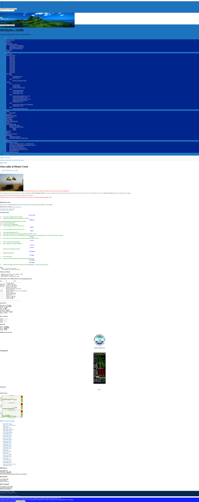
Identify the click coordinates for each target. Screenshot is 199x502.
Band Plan (8, 114)
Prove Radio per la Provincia (16, 146)
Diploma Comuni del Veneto (16, 127)
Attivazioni (9, 73)
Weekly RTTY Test (7, 435)
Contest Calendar (9, 421)
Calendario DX (10, 117)
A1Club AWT (6, 458)
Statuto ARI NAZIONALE (16, 48)
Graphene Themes (14, 495)
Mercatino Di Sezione (11, 134)
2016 (10, 103)
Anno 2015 (12, 56)
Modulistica (9, 135)
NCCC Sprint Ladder (7, 432)
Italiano (14, 128)
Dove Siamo (9, 49)
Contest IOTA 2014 (5, 157)
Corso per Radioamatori (12, 121)
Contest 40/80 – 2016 (17, 105)
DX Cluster (9, 118)
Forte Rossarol (16, 77)
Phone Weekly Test (7, 461)
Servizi (5, 110)
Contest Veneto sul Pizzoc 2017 (20, 108)
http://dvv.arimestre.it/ (16, 206)
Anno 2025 (12, 70)
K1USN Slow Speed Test (8, 429)
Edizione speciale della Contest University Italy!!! (12, 160)
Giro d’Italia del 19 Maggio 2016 (17, 148)
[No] (25, 501)
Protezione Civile (7, 141)
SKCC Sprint (6, 426)
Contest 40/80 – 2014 (17, 93)
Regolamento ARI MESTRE (16, 45)
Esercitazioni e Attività (11, 142)
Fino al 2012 (9, 54)
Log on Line (6, 153)
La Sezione (6, 38)
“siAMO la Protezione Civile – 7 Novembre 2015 (21, 143)
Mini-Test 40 (6, 452)
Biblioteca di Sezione (11, 115)
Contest (8, 82)
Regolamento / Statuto (11, 44)
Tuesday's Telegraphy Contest (9, 464)
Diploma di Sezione (11, 124)
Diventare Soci (6, 155)
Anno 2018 (12, 61)
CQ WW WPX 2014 (17, 91)
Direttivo (8, 41)
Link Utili (8, 131)
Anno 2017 (12, 59)
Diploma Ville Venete (14, 125)
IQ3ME (6, 170)
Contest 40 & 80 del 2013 (18, 87)
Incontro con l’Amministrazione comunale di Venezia (22, 145)
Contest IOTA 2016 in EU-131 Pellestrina (22, 104)
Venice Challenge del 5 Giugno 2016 (18, 149)
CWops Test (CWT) (7, 441)
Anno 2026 (12, 72)
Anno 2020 (12, 63)
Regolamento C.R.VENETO (16, 47)
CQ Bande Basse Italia (18, 90)
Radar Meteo (9, 120)
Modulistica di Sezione (15, 136)
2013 (10, 75)
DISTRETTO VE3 (14, 150)
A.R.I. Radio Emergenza (12, 152)
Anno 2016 (12, 58)
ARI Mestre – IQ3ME (12, 30)
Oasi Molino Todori (17, 76)
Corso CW (9, 122)
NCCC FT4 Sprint (7, 438)
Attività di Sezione (10, 55)
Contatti (8, 51)
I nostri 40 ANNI (10, 40)
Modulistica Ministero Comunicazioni (18, 138)
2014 (10, 79)
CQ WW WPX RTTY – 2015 (19, 97)
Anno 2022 (12, 66)
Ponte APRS (12, 113)
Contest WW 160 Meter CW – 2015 (21, 96)
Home (4, 37)
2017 (10, 107)
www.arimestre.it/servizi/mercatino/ (6, 210)
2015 (10, 94)
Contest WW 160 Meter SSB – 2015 (21, 98)
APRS (7, 111)
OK (17, 501)
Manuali (8, 132)
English (14, 129)
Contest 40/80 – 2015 (17, 101)
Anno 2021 (12, 65)
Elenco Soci (9, 42)
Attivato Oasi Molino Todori (19, 80)
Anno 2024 (12, 69)
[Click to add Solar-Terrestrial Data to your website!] (100, 383)
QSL (7, 139)
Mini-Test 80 (6, 449)
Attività (5, 52)
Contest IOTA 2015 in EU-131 (20, 100)
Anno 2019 (12, 62)
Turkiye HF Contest (7, 423)
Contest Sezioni (16, 86)
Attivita (12, 170)
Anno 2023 (12, 68)
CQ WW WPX (16, 84)
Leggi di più (21, 501)
